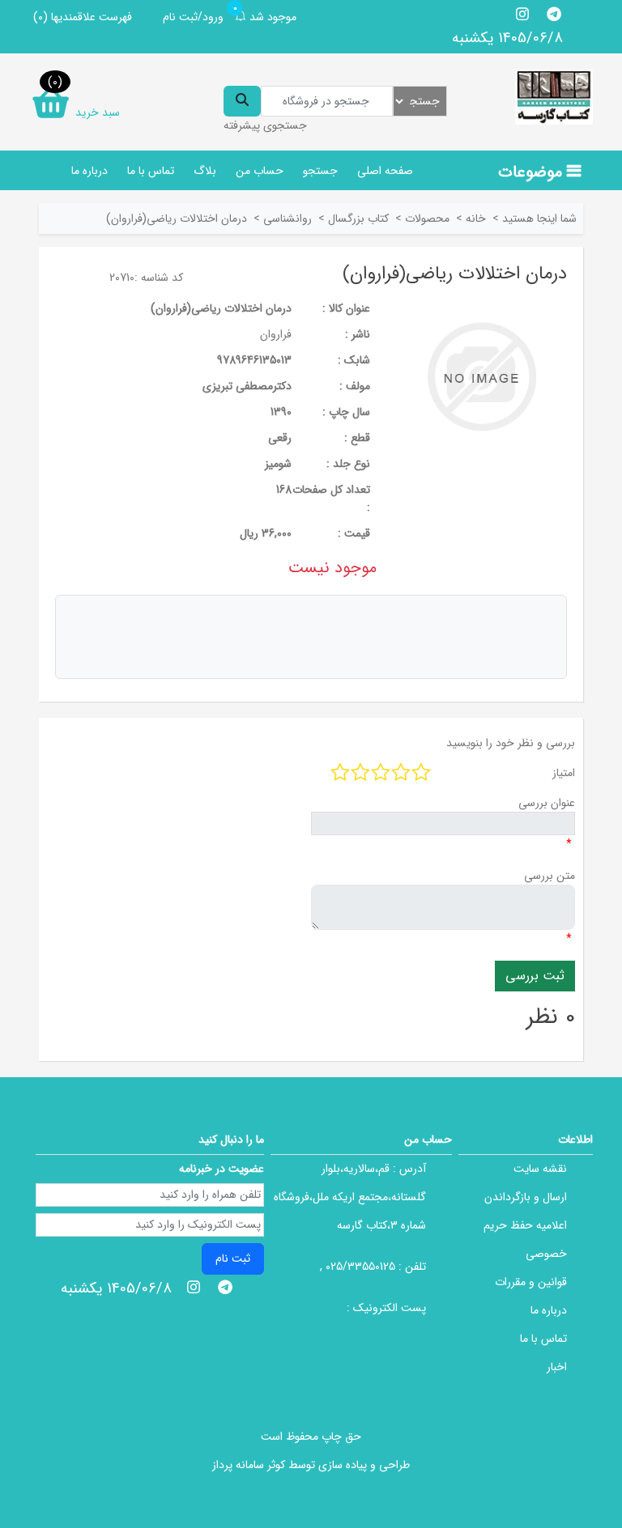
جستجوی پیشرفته (265, 125)
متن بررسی (549, 876)
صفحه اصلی (385, 171)
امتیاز (563, 773)
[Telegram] (553, 13)
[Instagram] (522, 13)
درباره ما (89, 171)
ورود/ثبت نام (193, 17)
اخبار (557, 1367)
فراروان (276, 334)
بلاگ (205, 171)
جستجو (320, 171)
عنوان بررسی (546, 803)
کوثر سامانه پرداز (248, 1465)
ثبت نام (232, 1258)
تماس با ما (150, 171)
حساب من (259, 171)
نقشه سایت (540, 1169)
